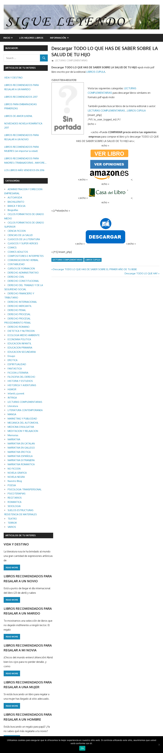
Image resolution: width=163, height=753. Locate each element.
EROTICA (13, 360)
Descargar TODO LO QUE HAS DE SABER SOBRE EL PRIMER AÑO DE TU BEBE (95, 269)
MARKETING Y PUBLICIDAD (22, 418)
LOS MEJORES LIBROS (31, 37)
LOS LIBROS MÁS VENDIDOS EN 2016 (24, 170)
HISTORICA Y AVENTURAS (22, 385)
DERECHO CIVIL (16, 276)
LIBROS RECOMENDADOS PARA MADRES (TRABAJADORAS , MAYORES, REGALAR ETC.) (25, 161)
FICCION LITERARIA (18, 372)
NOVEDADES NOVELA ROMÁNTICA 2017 (23, 125)
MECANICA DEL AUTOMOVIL (23, 422)
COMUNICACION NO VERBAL (23, 260)
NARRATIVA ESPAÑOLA (20, 456)
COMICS (12, 247)
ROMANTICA (14, 501)
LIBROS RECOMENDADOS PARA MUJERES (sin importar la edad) (21, 148)
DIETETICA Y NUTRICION (21, 330)
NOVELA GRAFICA (17, 472)
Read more (12, 567)
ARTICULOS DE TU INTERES (20, 535)
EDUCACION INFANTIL (19, 343)
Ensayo (11, 356)
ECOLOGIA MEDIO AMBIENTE (24, 335)
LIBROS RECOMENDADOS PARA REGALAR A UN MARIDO (21, 87)
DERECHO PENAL (17, 310)
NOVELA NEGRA (16, 476)
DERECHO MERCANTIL (20, 305)
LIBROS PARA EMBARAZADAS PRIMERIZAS (20, 106)
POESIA (12, 485)
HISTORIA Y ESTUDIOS (20, 380)
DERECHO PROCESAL (19, 314)
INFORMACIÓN (58, 37)
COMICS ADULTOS (18, 251)
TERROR (12, 522)
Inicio (6, 37)
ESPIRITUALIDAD (17, 364)
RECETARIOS (15, 497)
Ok (82, 748)
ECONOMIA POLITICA (19, 339)
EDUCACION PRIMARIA (20, 347)
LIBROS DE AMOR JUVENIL (18, 116)
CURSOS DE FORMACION (21, 268)
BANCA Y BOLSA (16, 205)
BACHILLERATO (16, 201)
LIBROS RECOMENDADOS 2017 (21, 96)
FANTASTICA (15, 368)
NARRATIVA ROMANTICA (21, 464)
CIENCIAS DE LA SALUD (20, 235)
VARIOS (12, 526)
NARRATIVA (14, 439)
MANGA (12, 414)
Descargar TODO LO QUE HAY (141, 273)
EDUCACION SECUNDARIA (22, 351)
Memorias (13, 435)
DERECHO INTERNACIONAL (22, 301)
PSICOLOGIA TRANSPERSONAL (25, 489)
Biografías (13, 210)
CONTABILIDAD (16, 264)
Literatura (13, 406)
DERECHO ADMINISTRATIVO (23, 272)
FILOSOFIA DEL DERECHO (21, 376)
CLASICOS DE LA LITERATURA (24, 239)
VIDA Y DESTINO (13, 77)
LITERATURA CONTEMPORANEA (25, 410)
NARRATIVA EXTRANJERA (21, 460)
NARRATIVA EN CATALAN (21, 443)
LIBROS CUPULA (95, 71)
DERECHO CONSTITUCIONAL (23, 280)
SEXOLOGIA (14, 506)
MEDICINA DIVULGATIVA (21, 426)
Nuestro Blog (15, 481)
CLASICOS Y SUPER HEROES (23, 243)
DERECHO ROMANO (18, 326)
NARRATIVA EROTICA (19, 451)
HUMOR (12, 389)
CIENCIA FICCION (17, 230)
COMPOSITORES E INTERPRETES (26, 255)
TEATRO (12, 518)
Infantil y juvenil (16, 393)
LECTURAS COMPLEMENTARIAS (71, 60)
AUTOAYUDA (15, 197)
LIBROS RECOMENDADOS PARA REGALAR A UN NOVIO (21, 137)
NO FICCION (14, 468)
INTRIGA (12, 397)
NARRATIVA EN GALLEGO (21, 447)
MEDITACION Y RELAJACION (23, 430)
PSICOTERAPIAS (16, 493)
